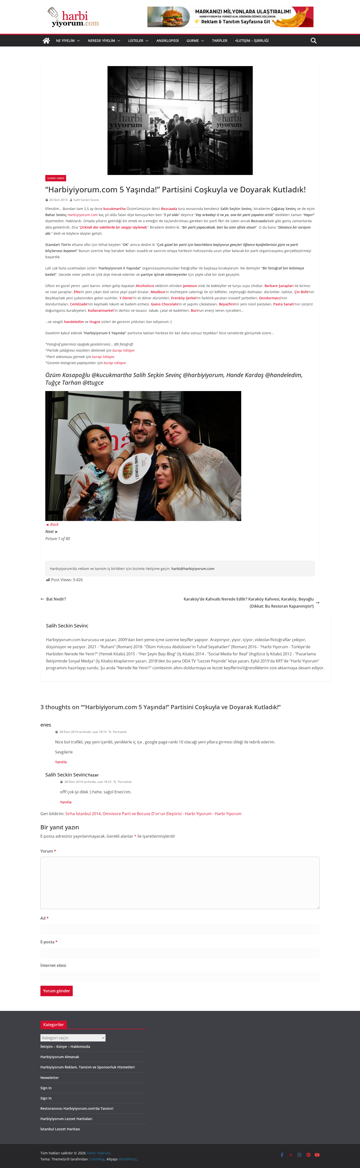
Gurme (193, 40)
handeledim (74, 321)
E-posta (49, 942)
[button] (77, 40)
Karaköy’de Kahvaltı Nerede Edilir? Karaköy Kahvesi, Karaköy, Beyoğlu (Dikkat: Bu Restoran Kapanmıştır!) (249, 602)
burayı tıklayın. (103, 356)
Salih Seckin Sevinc (86, 200)
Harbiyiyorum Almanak (59, 1056)
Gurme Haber (55, 178)
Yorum (48, 851)
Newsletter (49, 1077)
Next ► (52, 531)
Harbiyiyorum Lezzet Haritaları (66, 1118)
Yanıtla (61, 762)
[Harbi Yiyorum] (46, 40)
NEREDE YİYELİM (101, 40)
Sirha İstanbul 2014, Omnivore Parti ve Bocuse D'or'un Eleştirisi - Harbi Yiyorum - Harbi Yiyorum (153, 813)
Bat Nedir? (56, 599)
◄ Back (52, 524)
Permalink (120, 732)
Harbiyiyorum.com (83, 214)
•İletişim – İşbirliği (252, 40)
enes (45, 724)
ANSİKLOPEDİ (167, 40)
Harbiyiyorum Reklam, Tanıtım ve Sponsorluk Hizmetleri (87, 1067)
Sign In (46, 1088)
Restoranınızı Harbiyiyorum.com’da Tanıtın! (76, 1108)
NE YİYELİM (65, 40)
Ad (44, 918)
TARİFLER (219, 40)
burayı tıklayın (123, 350)
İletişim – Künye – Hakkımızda (65, 1046)
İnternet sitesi (53, 965)
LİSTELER (135, 40)
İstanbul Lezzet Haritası (60, 1129)
